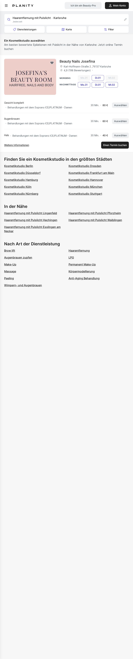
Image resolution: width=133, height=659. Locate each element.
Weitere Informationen (16, 145)
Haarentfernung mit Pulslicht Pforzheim (95, 213)
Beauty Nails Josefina (77, 61)
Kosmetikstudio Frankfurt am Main (91, 173)
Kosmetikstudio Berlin (18, 166)
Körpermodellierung (82, 271)
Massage (10, 271)
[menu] (6, 5)
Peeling (9, 278)
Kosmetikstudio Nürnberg (21, 193)
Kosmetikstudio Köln (18, 186)
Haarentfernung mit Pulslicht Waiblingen (95, 220)
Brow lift (9, 250)
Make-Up (10, 264)
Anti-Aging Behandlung (84, 278)
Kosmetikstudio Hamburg (21, 180)
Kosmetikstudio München (86, 186)
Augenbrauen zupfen (18, 257)
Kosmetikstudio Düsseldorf (22, 173)
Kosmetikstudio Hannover (86, 180)
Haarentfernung (79, 250)
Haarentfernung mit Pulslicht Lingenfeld (30, 213)
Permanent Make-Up (82, 264)
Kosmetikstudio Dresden (85, 166)
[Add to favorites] (52, 63)
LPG (71, 257)
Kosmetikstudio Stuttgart (85, 193)
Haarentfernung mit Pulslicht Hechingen (30, 220)
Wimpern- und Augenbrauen (23, 285)
